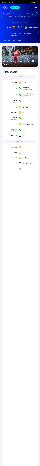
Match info (17, 40)
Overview (6, 40)
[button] (33, 7)
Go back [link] (7, 13)
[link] (15, 7)
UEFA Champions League (5, 7)
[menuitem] (19, 7)
